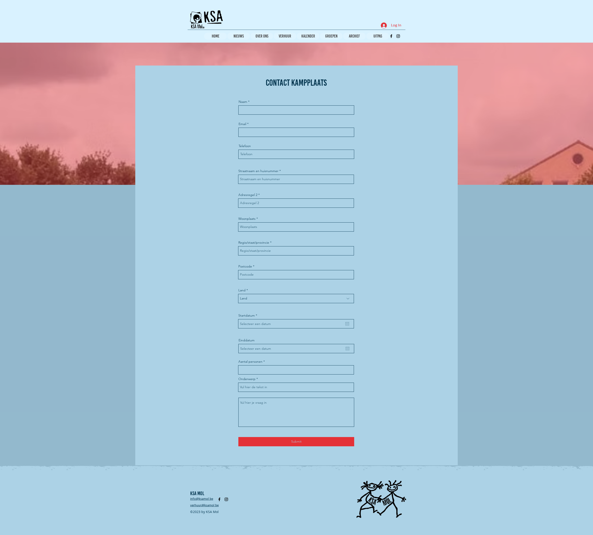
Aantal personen (250, 361)
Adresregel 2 (247, 194)
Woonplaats (246, 218)
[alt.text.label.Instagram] (398, 36)
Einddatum (247, 340)
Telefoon (245, 146)
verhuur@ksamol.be (204, 505)
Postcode (245, 266)
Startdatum (248, 315)
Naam (243, 101)
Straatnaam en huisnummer (258, 171)
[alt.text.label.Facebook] (391, 36)
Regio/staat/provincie (253, 242)
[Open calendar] (347, 324)
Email (242, 124)
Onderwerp (246, 379)
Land (242, 290)
